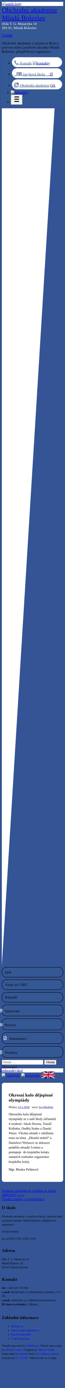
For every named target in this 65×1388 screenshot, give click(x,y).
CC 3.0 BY (21, 1358)
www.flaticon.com (45, 1354)
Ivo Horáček (46, 1107)
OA (52, 85)
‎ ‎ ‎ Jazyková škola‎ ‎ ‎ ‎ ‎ (31, 74)
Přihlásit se (17, 1326)
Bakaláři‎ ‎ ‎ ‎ (12, 997)
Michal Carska (13, 1350)
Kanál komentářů (21, 1334)
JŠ (51, 74)
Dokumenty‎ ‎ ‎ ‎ (19, 1039)
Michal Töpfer (46, 1350)
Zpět (8, 972)
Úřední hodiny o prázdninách (23, 1199)
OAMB (7, 35)
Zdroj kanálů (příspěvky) (25, 1330)
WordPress (32, 1345)
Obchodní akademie (34, 85)
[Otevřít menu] (16, 100)
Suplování (12, 1011)
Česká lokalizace (20, 1338)
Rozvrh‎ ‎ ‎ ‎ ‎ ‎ (12, 1025)
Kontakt (25, 63)
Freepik (23, 1354)
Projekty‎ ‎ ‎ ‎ (12, 1052)
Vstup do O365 (16, 985)
